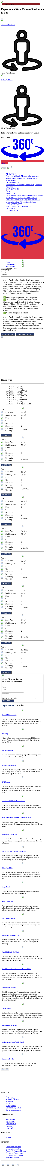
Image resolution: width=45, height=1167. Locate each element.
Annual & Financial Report (16, 1151)
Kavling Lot (10, 187)
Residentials (10, 185)
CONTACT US (12, 211)
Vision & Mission (20, 176)
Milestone (31, 176)
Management (11, 178)
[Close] (2, 18)
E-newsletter (15, 206)
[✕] (22, 347)
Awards (38, 176)
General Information (13, 195)
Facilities (38, 185)
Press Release (26, 206)
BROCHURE (6, 435)
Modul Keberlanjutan (28, 202)
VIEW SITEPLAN (8, 334)
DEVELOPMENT (13, 183)
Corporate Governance (14, 200)
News (8, 206)
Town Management (13, 1110)
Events (8, 191)
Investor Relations (12, 202)
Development (11, 264)
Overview (9, 176)
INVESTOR (10, 193)
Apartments (19, 185)
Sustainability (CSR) (24, 178)
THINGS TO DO (12, 189)
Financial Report (30, 198)
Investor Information (29, 195)
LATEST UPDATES (14, 204)
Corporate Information (32, 200)
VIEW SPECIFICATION (25, 334)
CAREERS (10, 208)
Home (8, 262)
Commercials (29, 185)
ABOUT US (11, 174)
